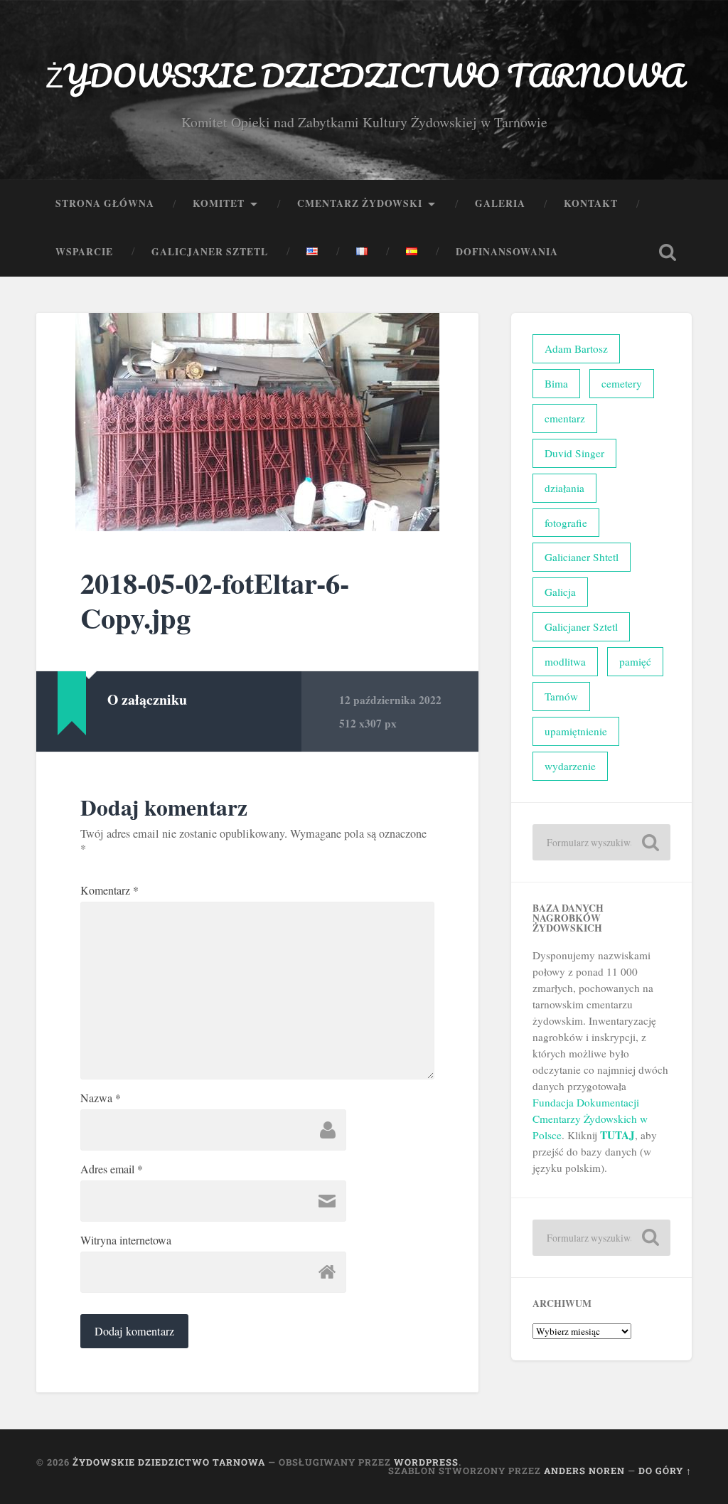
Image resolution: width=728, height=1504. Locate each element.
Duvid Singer (574, 453)
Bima (556, 383)
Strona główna (104, 203)
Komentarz (109, 890)
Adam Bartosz (576, 348)
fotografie (566, 523)
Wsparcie (84, 252)
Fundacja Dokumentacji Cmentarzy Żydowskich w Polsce (590, 1118)
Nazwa (100, 1098)
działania (564, 488)
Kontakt (591, 203)
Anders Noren (584, 1470)
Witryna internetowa (125, 1240)
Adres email (111, 1169)
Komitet (219, 203)
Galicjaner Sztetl (209, 252)
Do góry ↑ (665, 1470)
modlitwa (565, 661)
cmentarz (565, 418)
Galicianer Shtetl (582, 557)
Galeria (500, 203)
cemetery (621, 383)
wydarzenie (570, 766)
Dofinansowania (507, 252)
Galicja (560, 592)
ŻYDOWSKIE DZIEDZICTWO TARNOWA (364, 75)
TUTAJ (617, 1135)
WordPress (426, 1462)
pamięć (635, 661)
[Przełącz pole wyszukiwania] (667, 252)
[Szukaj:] (601, 842)
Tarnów (561, 696)
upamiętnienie (576, 731)
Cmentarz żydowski (359, 203)
